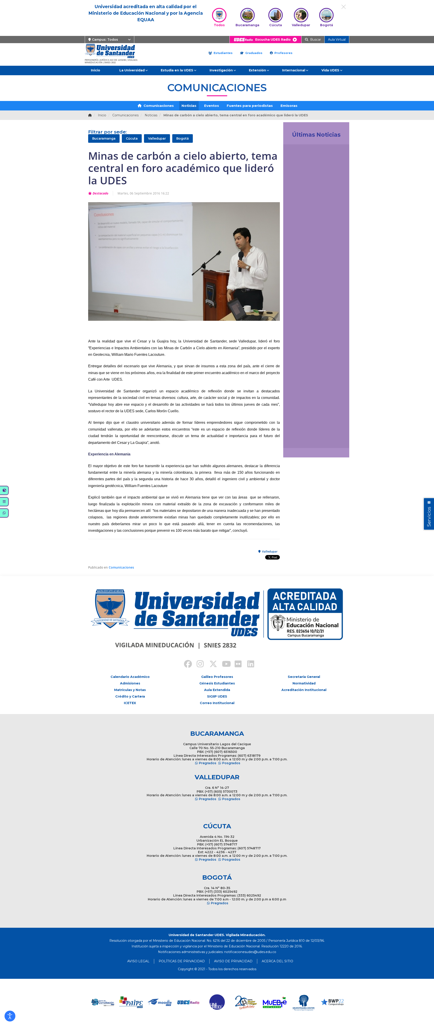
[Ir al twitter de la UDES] (211, 664)
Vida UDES (330, 70)
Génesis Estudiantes (217, 683)
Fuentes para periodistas (250, 105)
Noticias (189, 105)
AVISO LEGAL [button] (138, 961)
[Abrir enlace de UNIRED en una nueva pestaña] (188, 1002)
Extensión (257, 70)
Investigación (221, 70)
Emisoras (289, 105)
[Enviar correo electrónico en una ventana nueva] (250, 952)
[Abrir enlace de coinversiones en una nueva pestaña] (332, 1002)
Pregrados (207, 763)
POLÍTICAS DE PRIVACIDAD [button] (182, 961)
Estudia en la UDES (177, 70)
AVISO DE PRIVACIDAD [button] (233, 961)
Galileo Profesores (217, 676)
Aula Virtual (337, 39)
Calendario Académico (130, 676)
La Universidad (132, 70)
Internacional (293, 70)
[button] (10, 1016)
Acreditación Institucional (303, 689)
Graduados (253, 53)
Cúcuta (132, 138)
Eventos (211, 105)
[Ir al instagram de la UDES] (198, 664)
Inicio (95, 70)
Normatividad (304, 683)
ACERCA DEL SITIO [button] (277, 961)
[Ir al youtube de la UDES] (223, 664)
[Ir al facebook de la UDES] (185, 664)
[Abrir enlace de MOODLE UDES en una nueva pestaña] (131, 1002)
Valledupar (157, 138)
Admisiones (130, 683)
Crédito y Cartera (130, 696)
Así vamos (299, 439)
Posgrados (231, 763)
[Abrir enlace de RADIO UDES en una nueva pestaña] (160, 1002)
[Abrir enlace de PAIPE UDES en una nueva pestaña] (102, 1002)
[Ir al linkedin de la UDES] (249, 664)
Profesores (283, 53)
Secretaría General (304, 676)
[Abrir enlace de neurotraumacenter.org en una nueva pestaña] (274, 1002)
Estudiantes (223, 53)
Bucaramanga (104, 138)
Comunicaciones (158, 105)
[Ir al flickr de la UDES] (236, 664)
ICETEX (130, 703)
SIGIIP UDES (217, 696)
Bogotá (182, 138)
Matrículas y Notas (130, 689)
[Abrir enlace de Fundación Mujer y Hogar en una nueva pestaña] (217, 1002)
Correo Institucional (217, 703)
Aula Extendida (217, 689)
